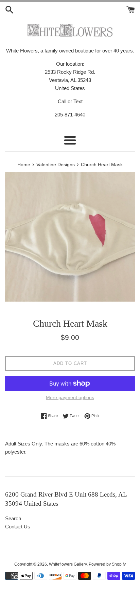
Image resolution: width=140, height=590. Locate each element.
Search (13, 518)
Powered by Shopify (107, 564)
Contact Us (17, 526)
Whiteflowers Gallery (68, 564)
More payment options (70, 397)
